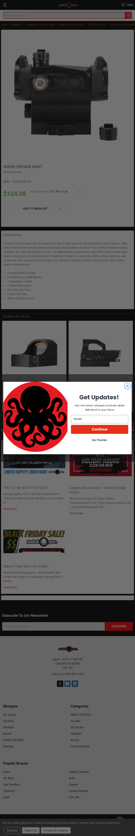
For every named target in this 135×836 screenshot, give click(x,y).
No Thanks (99, 440)
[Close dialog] (127, 386)
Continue (99, 429)
